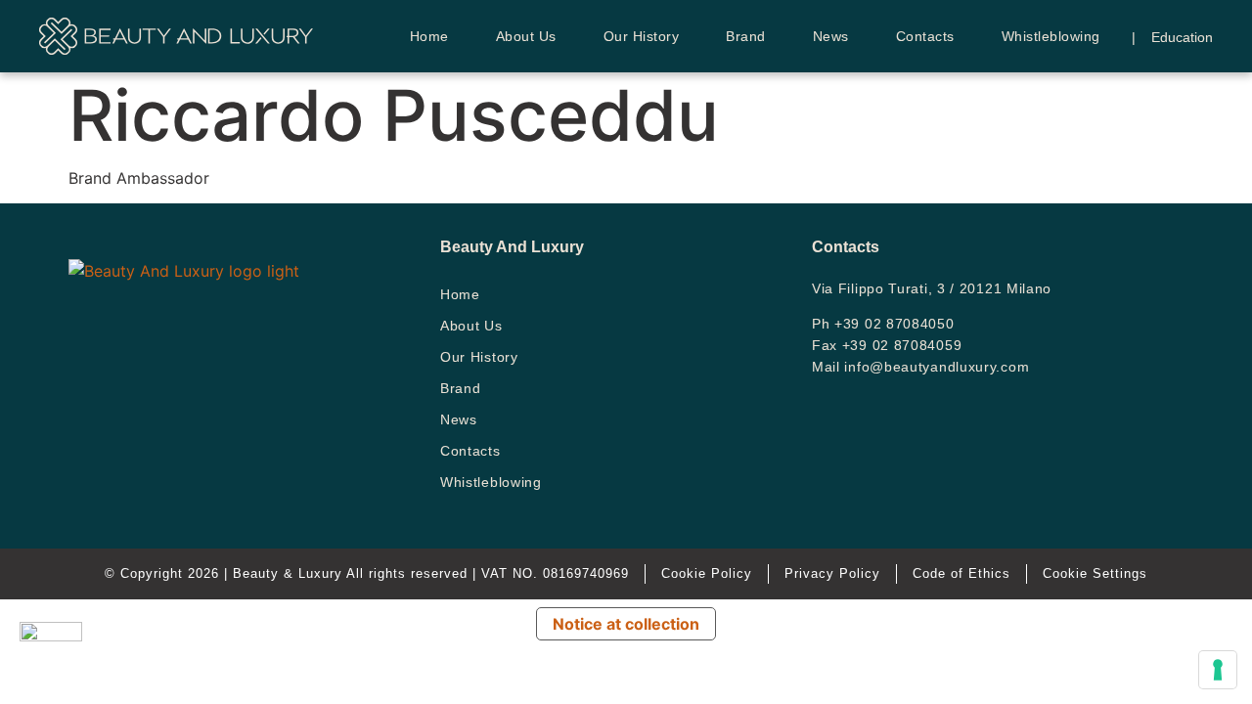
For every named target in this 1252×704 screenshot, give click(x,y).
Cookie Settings (1095, 573)
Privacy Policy (832, 573)
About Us (526, 36)
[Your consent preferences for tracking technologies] (1217, 669)
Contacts (925, 36)
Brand (746, 36)
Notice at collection (626, 624)
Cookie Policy (706, 573)
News (831, 36)
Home (429, 36)
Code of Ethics (961, 573)
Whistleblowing (1051, 36)
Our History (642, 36)
